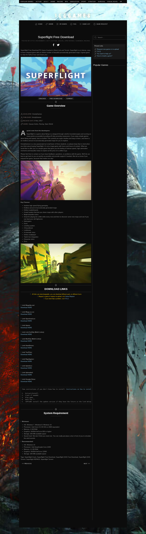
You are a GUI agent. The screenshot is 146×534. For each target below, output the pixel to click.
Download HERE (26, 307)
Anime (53, 1)
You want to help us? (104, 53)
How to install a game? (104, 56)
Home (40, 24)
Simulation (74, 1)
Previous (28, 463)
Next (86, 463)
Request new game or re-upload (108, 49)
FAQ (74, 24)
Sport (83, 1)
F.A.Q (67, 298)
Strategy (92, 1)
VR (121, 1)
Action (39, 1)
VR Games (63, 24)
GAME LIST (86, 24)
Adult (46, 1)
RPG (66, 1)
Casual (61, 41)
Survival (101, 1)
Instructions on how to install (79, 389)
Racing (60, 1)
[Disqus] (56, 493)
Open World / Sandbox (74, 41)
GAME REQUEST (102, 24)
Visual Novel (112, 1)
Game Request (70, 296)
